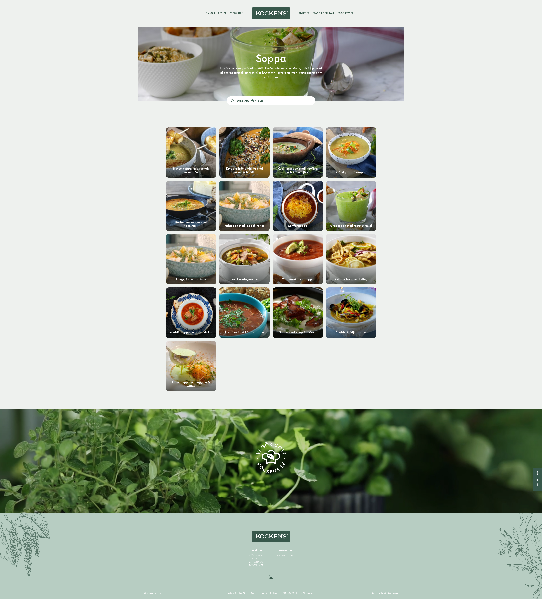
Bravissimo (393, 593)
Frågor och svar (323, 13)
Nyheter (304, 13)
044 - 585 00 (288, 593)
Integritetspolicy (286, 555)
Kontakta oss (256, 562)
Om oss (210, 13)
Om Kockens (256, 555)
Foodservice (345, 13)
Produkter (236, 13)
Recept (222, 13)
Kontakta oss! (537, 479)
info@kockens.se (306, 593)
